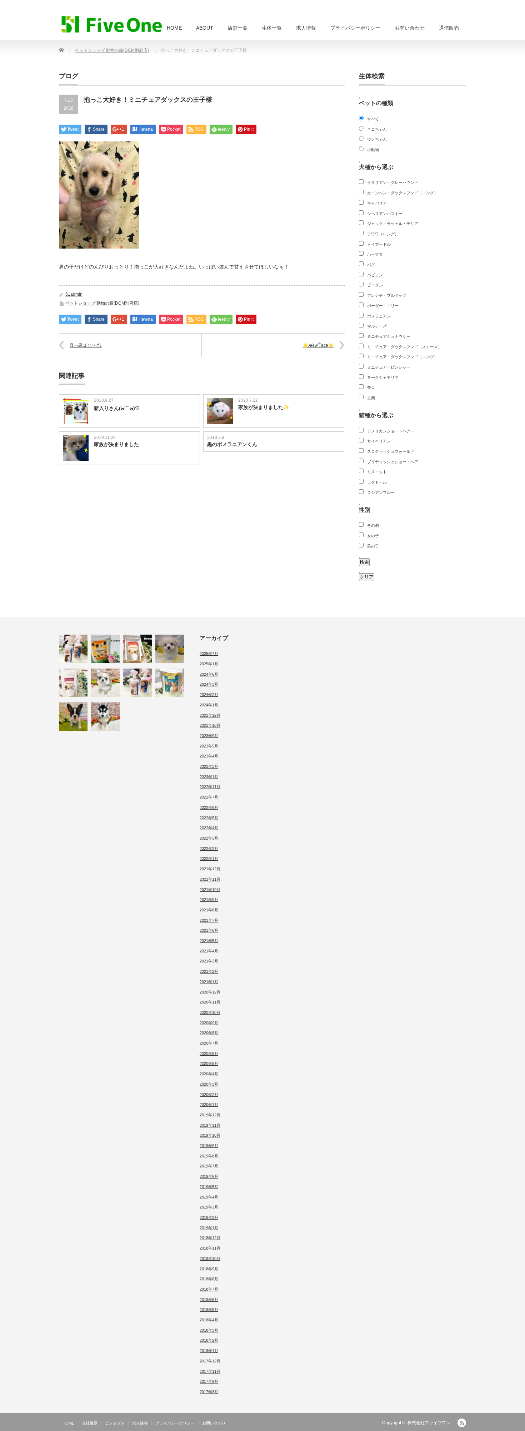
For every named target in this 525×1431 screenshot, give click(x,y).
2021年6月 (209, 930)
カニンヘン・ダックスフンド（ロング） (402, 193)
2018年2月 (209, 1340)
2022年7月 (209, 797)
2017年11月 (210, 1371)
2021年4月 (209, 951)
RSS (462, 1423)
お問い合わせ (410, 28)
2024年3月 (209, 684)
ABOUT (204, 28)
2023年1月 (209, 777)
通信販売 (449, 28)
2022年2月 (209, 848)
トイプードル (379, 244)
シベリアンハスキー (384, 213)
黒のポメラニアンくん (232, 444)
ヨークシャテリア (383, 377)
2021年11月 (210, 879)
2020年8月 (209, 1033)
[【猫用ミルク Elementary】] (73, 683)
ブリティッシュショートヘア (392, 462)
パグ (371, 264)
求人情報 (306, 28)
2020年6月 (209, 1053)
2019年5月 (209, 1187)
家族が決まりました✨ (263, 407)
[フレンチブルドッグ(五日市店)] (73, 716)
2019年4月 (209, 1197)
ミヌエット (377, 472)
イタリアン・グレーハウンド (392, 182)
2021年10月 (210, 889)
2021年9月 (209, 899)
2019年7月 (209, 1166)
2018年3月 (209, 1330)
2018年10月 (210, 1258)
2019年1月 (209, 1228)
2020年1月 (209, 1104)
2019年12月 (210, 1115)
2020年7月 (209, 1043)
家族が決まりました (116, 444)
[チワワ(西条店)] (105, 683)
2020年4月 (209, 1074)
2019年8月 (209, 1156)
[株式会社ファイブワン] (111, 24)
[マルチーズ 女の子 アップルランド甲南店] (169, 649)
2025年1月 (209, 664)
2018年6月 (209, 1299)
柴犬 (371, 387)
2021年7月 (209, 920)
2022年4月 (209, 828)
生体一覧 (272, 28)
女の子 (373, 536)
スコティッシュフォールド (390, 451)
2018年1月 (209, 1351)
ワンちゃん (377, 139)
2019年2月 (209, 1217)
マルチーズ (377, 326)
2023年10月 (210, 725)
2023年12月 (210, 715)
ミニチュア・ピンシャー (388, 367)
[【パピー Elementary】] (105, 649)
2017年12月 (210, 1361)
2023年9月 (209, 736)
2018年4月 (209, 1320)
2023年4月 (209, 756)
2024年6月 (209, 674)
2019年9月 (209, 1146)
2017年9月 (209, 1381)
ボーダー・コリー (383, 306)
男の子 (373, 546)
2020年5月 (209, 1063)
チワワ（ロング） (383, 234)
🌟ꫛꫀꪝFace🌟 (318, 345)
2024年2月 (209, 694)
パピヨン (375, 275)
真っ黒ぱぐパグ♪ (86, 345)
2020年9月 (209, 1023)
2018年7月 (209, 1289)
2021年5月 (209, 941)
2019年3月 (209, 1207)
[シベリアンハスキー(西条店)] (105, 716)
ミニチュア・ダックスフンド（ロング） (402, 357)
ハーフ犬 (375, 254)
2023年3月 (209, 766)
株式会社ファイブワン (429, 1422)
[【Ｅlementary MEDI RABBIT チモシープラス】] (169, 683)
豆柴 (371, 398)
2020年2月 (209, 1094)
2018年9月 (209, 1269)
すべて (373, 119)
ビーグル (375, 285)
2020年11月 (210, 1002)
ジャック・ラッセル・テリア (392, 223)
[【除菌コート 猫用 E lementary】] (137, 683)
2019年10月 (210, 1135)
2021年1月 (209, 982)
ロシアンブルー (381, 492)
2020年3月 (209, 1084)
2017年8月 (209, 1392)
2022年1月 (209, 858)
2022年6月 (209, 807)
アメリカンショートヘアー (390, 431)
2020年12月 (210, 992)
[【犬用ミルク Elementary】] (137, 649)
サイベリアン (379, 441)
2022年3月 (209, 838)
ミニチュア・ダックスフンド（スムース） (404, 347)
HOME (174, 28)
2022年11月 (210, 787)
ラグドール (377, 482)
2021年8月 (209, 910)
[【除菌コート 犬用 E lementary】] (73, 649)
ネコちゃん (377, 129)
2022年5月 (209, 818)
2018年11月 (210, 1248)
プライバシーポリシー (355, 28)
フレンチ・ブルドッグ (386, 295)
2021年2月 (209, 971)
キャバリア (377, 203)
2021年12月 (210, 869)
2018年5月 (209, 1309)
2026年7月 (209, 653)
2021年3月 (209, 961)
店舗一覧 (238, 28)
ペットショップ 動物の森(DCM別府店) (112, 50)
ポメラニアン (379, 316)
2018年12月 (210, 1238)
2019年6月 (209, 1176)
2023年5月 (209, 746)
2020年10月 (210, 1012)
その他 (373, 525)
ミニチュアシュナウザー (388, 336)
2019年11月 (210, 1125)
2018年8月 (209, 1279)
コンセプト (115, 1423)
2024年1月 (209, 705)
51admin (73, 294)
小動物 (373, 149)
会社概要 (90, 1423)
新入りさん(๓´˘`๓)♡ (117, 408)
